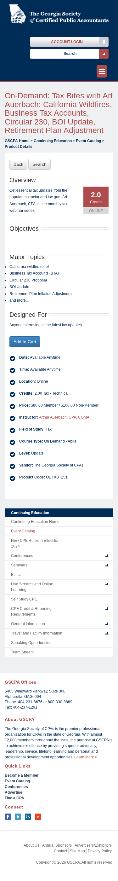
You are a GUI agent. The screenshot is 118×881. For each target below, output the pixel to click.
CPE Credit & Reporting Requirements (31, 611)
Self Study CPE (24, 599)
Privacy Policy (100, 851)
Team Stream (22, 652)
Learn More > (85, 757)
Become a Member (22, 775)
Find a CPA (14, 798)
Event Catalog (88, 141)
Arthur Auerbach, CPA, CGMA (64, 417)
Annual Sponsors (57, 845)
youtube (38, 817)
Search (39, 164)
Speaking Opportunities (31, 642)
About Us (31, 845)
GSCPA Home (17, 141)
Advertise (13, 792)
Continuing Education (53, 141)
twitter (18, 817)
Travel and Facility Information (36, 633)
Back (18, 164)
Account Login (67, 42)
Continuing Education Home (35, 521)
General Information (28, 624)
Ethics (16, 574)
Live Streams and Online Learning (32, 587)
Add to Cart (25, 341)
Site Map (77, 851)
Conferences (22, 556)
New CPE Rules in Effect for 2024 (35, 543)
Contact (60, 851)
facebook (8, 817)
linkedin (28, 817)
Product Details (18, 146)
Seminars (19, 565)
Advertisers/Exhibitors (93, 845)
